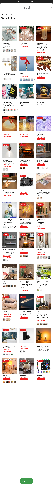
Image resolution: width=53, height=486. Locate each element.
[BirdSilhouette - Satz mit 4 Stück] (43, 63)
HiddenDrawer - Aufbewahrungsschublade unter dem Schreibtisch (44, 192)
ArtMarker (39, 375)
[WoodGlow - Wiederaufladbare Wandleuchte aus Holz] (9, 150)
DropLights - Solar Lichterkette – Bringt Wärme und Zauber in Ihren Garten (25, 462)
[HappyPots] (26, 366)
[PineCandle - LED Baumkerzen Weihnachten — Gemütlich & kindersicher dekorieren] (43, 210)
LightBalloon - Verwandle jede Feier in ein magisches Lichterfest (26, 433)
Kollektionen (6, 14)
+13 (4, 112)
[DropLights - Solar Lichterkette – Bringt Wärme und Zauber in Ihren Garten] (26, 450)
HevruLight (23, 403)
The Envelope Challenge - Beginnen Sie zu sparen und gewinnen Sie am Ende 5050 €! (9, 103)
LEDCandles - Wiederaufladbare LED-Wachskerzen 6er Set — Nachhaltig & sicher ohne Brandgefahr (43, 46)
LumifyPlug (23, 345)
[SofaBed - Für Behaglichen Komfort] (9, 302)
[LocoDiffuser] (26, 181)
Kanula (22, 249)
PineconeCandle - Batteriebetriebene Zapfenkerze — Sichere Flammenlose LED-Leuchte (26, 284)
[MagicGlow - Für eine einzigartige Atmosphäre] (43, 123)
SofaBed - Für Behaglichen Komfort (8, 312)
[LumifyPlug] (26, 335)
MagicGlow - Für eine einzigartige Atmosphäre (42, 134)
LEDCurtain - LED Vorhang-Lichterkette (43, 431)
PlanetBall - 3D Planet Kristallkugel (43, 101)
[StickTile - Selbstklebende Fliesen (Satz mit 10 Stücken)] (9, 335)
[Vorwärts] (51, 1)
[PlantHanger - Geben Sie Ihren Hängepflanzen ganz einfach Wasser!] (43, 272)
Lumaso (22, 133)
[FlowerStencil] (26, 33)
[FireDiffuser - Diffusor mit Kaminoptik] (26, 150)
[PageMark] (9, 272)
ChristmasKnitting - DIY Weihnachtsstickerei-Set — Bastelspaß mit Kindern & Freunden (43, 462)
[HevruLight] (26, 394)
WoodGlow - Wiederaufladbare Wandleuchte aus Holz (9, 161)
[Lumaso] (26, 123)
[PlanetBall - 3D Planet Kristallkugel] (43, 91)
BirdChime (22, 73)
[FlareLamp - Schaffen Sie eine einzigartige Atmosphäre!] (26, 302)
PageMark (5, 281)
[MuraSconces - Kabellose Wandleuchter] (9, 63)
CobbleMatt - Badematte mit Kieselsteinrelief (7, 44)
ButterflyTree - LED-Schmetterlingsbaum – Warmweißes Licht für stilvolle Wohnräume (26, 221)
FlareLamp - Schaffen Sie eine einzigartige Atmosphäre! (25, 313)
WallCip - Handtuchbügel (41, 250)
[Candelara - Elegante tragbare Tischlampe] (43, 150)
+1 (34, 79)
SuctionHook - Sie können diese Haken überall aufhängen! (8, 221)
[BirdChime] (26, 63)
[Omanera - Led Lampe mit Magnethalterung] (9, 181)
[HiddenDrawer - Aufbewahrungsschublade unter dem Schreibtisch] (43, 181)
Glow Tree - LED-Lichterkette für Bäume (9, 431)
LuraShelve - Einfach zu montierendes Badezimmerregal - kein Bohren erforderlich (9, 251)
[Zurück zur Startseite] (2, 15)
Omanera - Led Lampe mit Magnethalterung (9, 191)
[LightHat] (9, 366)
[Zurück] (1, 1)
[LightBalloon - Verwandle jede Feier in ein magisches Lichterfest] (26, 421)
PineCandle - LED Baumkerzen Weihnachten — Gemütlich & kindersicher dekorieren (43, 222)
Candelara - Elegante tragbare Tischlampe (42, 160)
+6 (17, 109)
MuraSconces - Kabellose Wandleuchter (9, 74)
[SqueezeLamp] (9, 123)
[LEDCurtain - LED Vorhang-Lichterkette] (43, 421)
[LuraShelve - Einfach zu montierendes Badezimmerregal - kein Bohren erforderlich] (9, 240)
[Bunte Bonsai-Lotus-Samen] (9, 394)
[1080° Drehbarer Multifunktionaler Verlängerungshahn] (26, 91)
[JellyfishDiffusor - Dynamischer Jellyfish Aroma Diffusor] (43, 394)
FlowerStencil (23, 43)
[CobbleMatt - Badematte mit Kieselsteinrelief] (9, 33)
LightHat (5, 375)
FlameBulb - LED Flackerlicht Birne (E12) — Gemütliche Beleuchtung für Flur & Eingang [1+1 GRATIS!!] (43, 347)
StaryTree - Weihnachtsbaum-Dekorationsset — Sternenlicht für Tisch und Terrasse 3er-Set (43, 314)
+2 (17, 50)
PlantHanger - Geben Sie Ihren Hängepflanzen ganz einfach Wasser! (42, 284)
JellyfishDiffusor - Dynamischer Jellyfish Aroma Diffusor (43, 405)
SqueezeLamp (6, 133)
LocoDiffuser (23, 190)
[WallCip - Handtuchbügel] (43, 240)
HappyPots (23, 375)
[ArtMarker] (43, 366)
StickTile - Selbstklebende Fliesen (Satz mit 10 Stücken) (9, 346)
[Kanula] (26, 240)
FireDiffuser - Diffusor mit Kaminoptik (26, 160)
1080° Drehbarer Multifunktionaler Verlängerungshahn (25, 102)
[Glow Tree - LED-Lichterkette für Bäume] (9, 421)
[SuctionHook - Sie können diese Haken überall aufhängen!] (9, 210)
